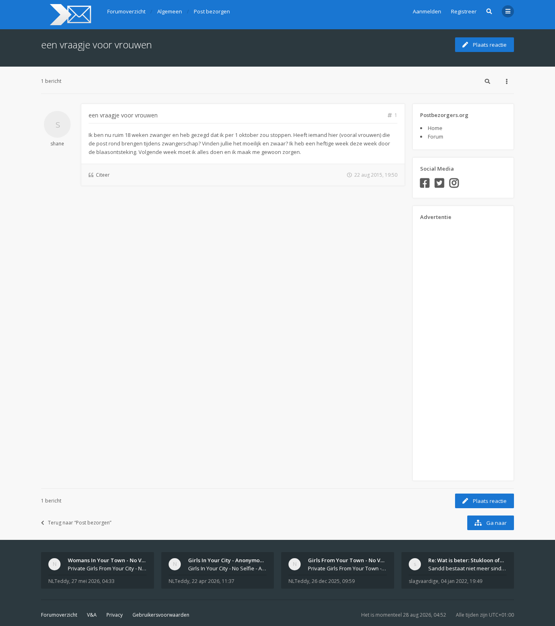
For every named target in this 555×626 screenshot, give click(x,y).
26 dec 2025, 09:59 (333, 581)
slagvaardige (423, 581)
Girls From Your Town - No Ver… (349, 560)
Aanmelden (427, 11)
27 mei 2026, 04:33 (93, 581)
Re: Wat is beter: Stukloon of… (466, 560)
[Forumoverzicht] (69, 14)
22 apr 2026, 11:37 (213, 581)
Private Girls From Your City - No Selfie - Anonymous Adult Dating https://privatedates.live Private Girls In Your (107, 568)
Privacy (114, 614)
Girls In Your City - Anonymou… (227, 560)
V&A (92, 614)
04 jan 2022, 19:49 (461, 581)
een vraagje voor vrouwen (96, 44)
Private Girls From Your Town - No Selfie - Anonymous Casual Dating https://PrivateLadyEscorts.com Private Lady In (347, 568)
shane (57, 143)
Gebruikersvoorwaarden (160, 614)
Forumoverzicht (59, 614)
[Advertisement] (452, 348)
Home (435, 128)
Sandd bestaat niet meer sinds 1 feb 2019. (467, 568)
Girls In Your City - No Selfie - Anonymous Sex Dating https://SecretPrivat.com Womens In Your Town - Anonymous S (227, 568)
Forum (435, 136)
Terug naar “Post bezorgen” (79, 522)
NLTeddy (58, 581)
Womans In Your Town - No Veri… (110, 560)
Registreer (464, 11)
